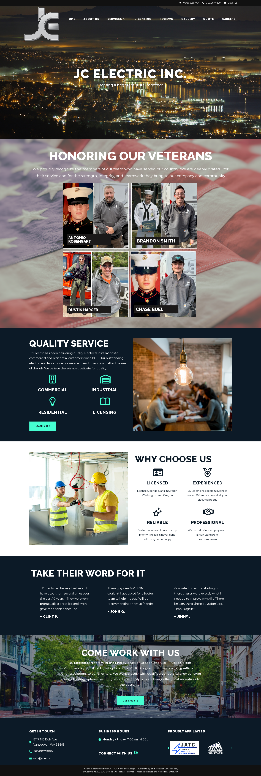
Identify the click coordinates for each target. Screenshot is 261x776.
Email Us (232, 2)
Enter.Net (173, 771)
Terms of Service (163, 768)
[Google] (136, 752)
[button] (168, 748)
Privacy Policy (143, 768)
